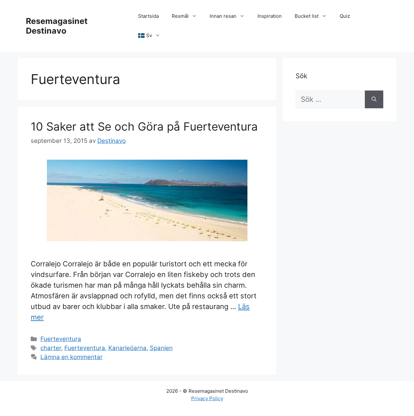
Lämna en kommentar (71, 357)
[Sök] (374, 99)
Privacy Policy (207, 398)
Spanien (161, 348)
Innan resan (223, 16)
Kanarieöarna (127, 348)
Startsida (148, 16)
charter (50, 348)
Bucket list (307, 16)
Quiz (345, 16)
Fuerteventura (60, 339)
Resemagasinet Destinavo (57, 26)
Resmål (180, 16)
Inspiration (269, 16)
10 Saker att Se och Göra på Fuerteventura (144, 126)
